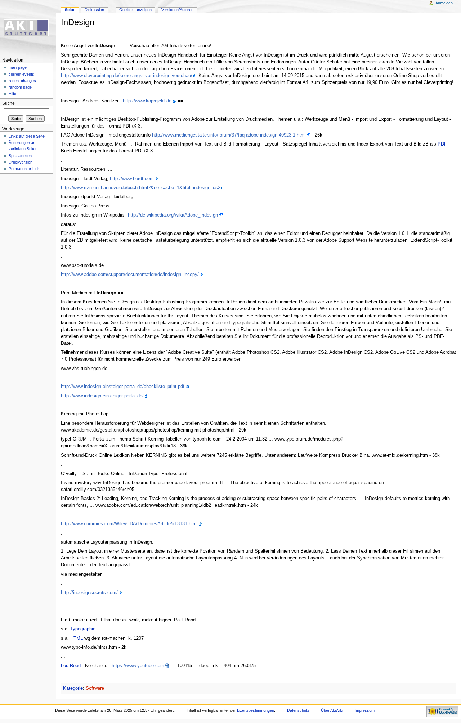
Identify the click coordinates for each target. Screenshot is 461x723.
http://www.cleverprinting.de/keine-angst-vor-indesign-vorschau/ (126, 75)
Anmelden (444, 3)
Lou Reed (71, 665)
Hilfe (12, 94)
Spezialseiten (20, 155)
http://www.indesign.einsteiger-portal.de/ (102, 395)
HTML (76, 638)
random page (20, 87)
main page (18, 67)
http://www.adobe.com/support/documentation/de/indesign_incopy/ (130, 274)
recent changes (22, 81)
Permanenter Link (24, 168)
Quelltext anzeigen (135, 10)
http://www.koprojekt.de (147, 100)
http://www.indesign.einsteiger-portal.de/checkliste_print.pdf (122, 386)
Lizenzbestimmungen (255, 710)
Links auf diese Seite (27, 136)
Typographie (82, 628)
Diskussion (94, 10)
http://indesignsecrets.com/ (89, 592)
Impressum (365, 710)
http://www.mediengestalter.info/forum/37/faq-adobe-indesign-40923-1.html (229, 135)
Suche (8, 103)
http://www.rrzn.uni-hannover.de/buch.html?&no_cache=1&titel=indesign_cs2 (140, 187)
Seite (69, 10)
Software (95, 688)
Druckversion (20, 162)
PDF (442, 144)
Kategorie (73, 688)
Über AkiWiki (332, 710)
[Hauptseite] (28, 28)
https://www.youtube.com (138, 665)
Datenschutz (298, 710)
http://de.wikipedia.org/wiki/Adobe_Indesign (173, 215)
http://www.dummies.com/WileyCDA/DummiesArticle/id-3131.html (129, 523)
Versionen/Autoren (177, 10)
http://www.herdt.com (132, 178)
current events (21, 74)
